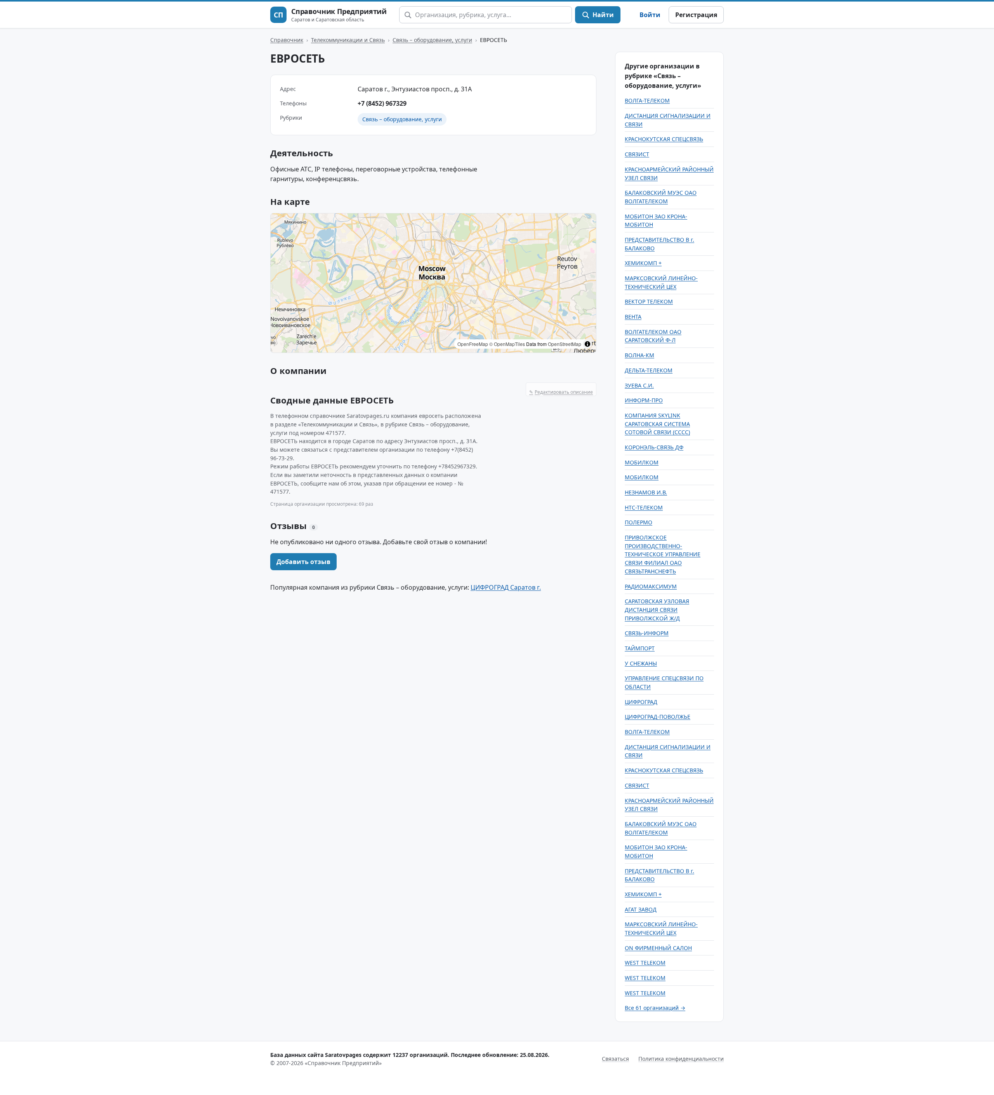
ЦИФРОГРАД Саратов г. (506, 587)
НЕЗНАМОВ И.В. (646, 492)
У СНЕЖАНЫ (641, 663)
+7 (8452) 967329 (382, 103)
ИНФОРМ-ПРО (644, 400)
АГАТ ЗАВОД (641, 909)
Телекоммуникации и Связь (348, 40)
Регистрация (696, 14)
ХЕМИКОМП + (643, 263)
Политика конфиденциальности (681, 1058)
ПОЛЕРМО (638, 522)
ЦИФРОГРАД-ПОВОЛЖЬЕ (657, 716)
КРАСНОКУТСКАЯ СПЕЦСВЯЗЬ (664, 139)
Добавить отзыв (303, 561)
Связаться (615, 1058)
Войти (649, 14)
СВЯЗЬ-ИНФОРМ (647, 633)
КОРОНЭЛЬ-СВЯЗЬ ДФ (654, 447)
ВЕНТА (633, 316)
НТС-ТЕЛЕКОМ (644, 507)
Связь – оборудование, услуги (432, 40)
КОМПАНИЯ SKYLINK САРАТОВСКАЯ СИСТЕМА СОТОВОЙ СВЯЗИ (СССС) (657, 424)
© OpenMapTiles (507, 344)
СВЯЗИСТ (637, 154)
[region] (433, 283)
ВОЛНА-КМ (639, 355)
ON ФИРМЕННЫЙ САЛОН (658, 948)
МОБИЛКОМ (642, 462)
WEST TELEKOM (645, 962)
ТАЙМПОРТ (640, 648)
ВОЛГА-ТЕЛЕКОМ (647, 100)
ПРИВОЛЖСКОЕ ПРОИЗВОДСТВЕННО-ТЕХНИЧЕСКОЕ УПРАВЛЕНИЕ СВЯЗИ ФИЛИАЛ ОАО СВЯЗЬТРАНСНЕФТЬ (662, 554)
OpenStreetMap (564, 344)
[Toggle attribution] (587, 344)
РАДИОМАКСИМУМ (651, 586)
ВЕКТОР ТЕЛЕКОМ (649, 301)
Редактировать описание (561, 392)
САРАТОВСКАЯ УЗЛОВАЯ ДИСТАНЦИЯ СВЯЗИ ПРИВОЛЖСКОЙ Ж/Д (657, 609)
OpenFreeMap (472, 344)
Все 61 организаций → (655, 1007)
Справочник (286, 40)
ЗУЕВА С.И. (639, 385)
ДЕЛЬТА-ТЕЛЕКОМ (649, 370)
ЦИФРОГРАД (641, 702)
